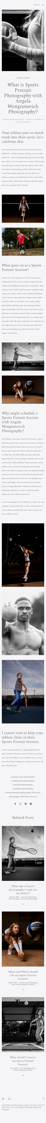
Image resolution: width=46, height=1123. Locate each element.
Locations (22, 983)
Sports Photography (13, 119)
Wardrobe (32, 984)
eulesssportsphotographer (23, 784)
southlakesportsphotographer (22, 781)
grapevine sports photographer (23, 777)
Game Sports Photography (28, 897)
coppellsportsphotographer (22, 788)
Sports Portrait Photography (29, 899)
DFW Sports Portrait (29, 796)
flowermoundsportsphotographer (18, 792)
